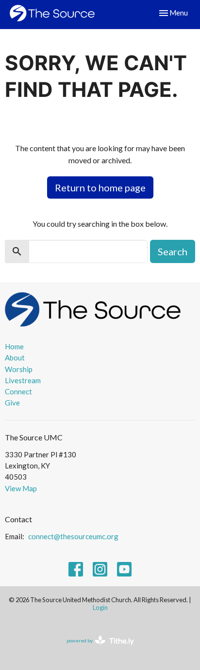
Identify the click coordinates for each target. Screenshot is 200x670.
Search (172, 251)
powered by (95, 649)
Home (14, 346)
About (15, 357)
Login (100, 607)
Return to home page (100, 187)
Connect (18, 391)
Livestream (23, 380)
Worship (19, 369)
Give (12, 402)
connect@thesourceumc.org (73, 536)
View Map (21, 488)
